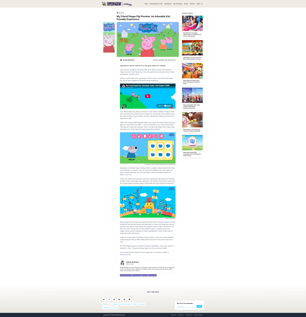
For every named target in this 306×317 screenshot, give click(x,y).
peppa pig (144, 275)
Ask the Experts (177, 3)
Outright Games (134, 74)
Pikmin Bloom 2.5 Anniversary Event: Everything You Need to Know (191, 82)
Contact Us (181, 315)
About (198, 3)
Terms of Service (198, 315)
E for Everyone (153, 248)
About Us (173, 315)
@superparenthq (125, 254)
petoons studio (152, 275)
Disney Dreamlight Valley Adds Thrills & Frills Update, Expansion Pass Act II (191, 106)
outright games (136, 275)
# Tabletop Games (107, 307)
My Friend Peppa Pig (126, 275)
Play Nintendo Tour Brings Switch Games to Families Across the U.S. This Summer (192, 34)
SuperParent (106, 315)
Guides (186, 3)
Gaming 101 (167, 3)
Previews (121, 13)
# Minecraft (142, 304)
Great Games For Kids (156, 3)
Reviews (192, 3)
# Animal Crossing (125, 304)
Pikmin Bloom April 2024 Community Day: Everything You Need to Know (192, 154)
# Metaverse (115, 304)
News (146, 3)
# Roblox (134, 304)
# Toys (115, 307)
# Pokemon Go (106, 304)
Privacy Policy (188, 315)
